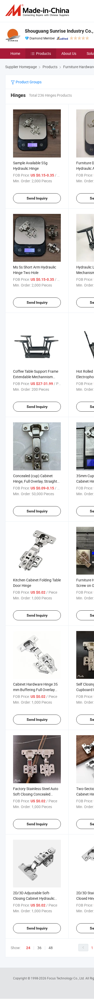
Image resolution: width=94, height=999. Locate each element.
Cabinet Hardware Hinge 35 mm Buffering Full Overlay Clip (35, 690)
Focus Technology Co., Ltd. (66, 978)
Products (43, 53)
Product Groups (28, 81)
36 (39, 947)
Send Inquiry (37, 198)
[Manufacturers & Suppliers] (38, 10)
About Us (68, 53)
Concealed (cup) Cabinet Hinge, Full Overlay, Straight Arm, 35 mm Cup (35, 481)
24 (28, 948)
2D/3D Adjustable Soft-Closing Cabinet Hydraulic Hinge (34, 898)
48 (51, 947)
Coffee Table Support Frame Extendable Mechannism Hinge (35, 377)
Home (15, 53)
